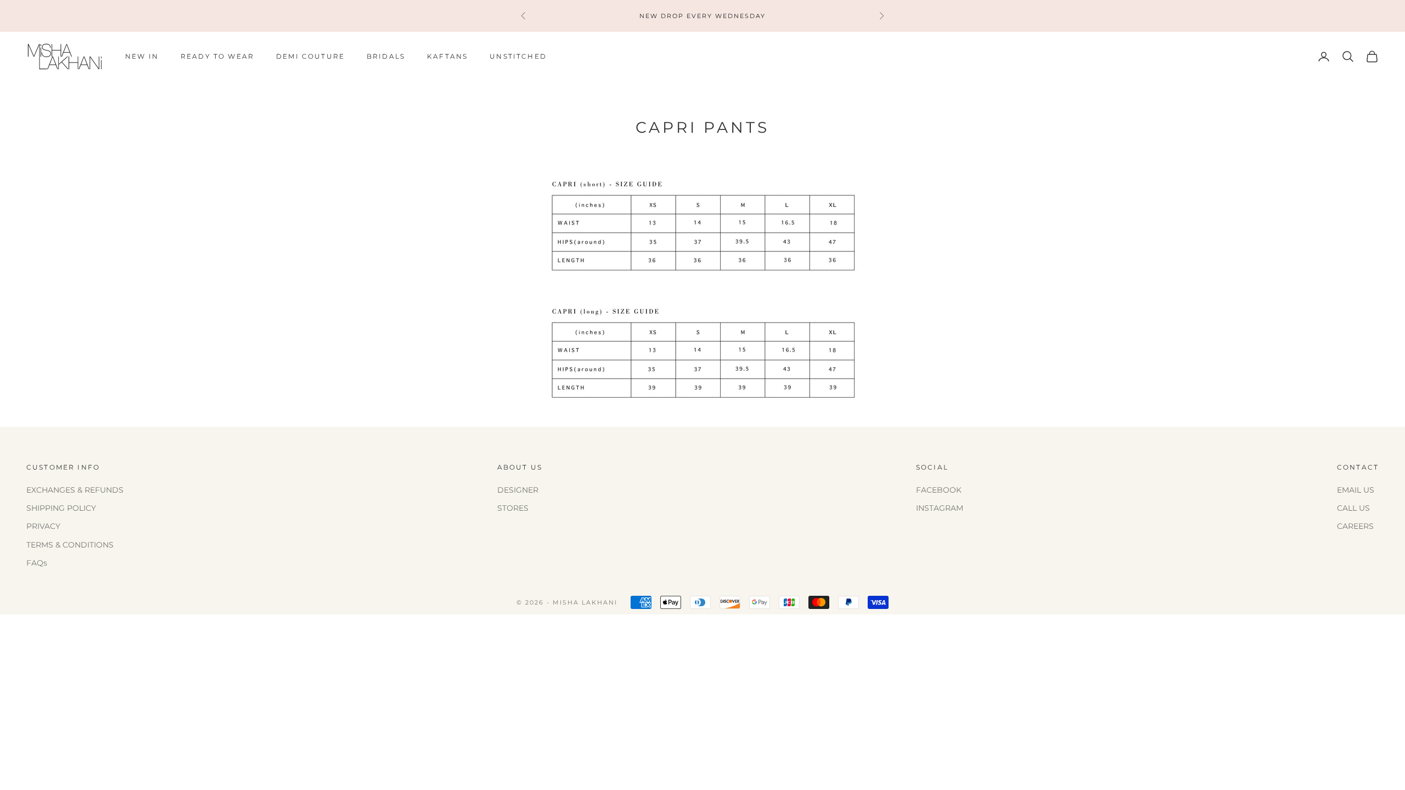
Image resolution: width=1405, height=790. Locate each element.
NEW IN (142, 56)
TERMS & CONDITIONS (70, 545)
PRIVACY (43, 526)
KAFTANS (447, 56)
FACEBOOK (939, 490)
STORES (513, 508)
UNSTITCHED (518, 56)
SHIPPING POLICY (61, 508)
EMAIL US (1355, 490)
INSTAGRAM (939, 508)
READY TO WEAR (217, 56)
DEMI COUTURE (310, 56)
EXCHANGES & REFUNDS (74, 490)
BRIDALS (386, 56)
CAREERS (1355, 526)
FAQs (36, 563)
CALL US (1353, 508)
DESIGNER (517, 490)
